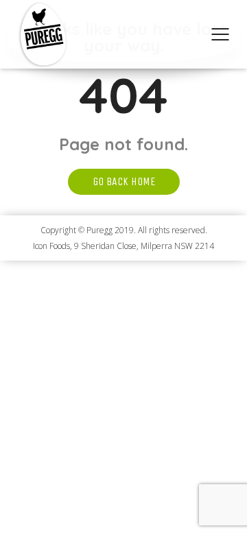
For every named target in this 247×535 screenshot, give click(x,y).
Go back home (124, 181)
